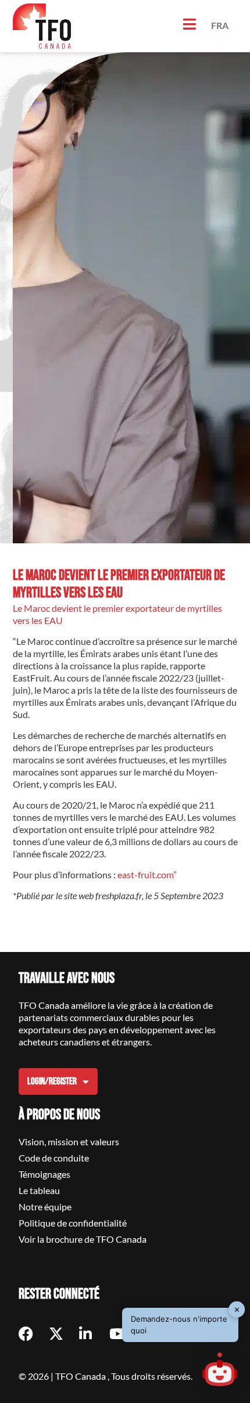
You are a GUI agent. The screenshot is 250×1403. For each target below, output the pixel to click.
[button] (219, 1371)
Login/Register (52, 1081)
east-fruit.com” (147, 874)
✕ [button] (237, 1309)
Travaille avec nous (67, 978)
